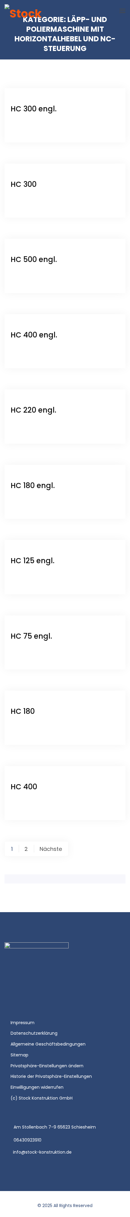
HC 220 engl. (33, 410)
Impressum (22, 1023)
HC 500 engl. (34, 259)
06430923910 (27, 1140)
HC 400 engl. (34, 335)
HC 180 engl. (33, 485)
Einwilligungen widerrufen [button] (37, 1087)
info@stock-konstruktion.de (42, 1152)
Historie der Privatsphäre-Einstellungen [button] (51, 1076)
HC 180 (23, 711)
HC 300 (24, 184)
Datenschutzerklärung (34, 1033)
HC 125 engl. (32, 561)
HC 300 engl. (34, 109)
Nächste (51, 848)
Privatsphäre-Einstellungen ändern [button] (47, 1066)
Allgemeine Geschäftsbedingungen (48, 1044)
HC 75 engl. (31, 636)
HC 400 (24, 787)
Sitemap (19, 1055)
